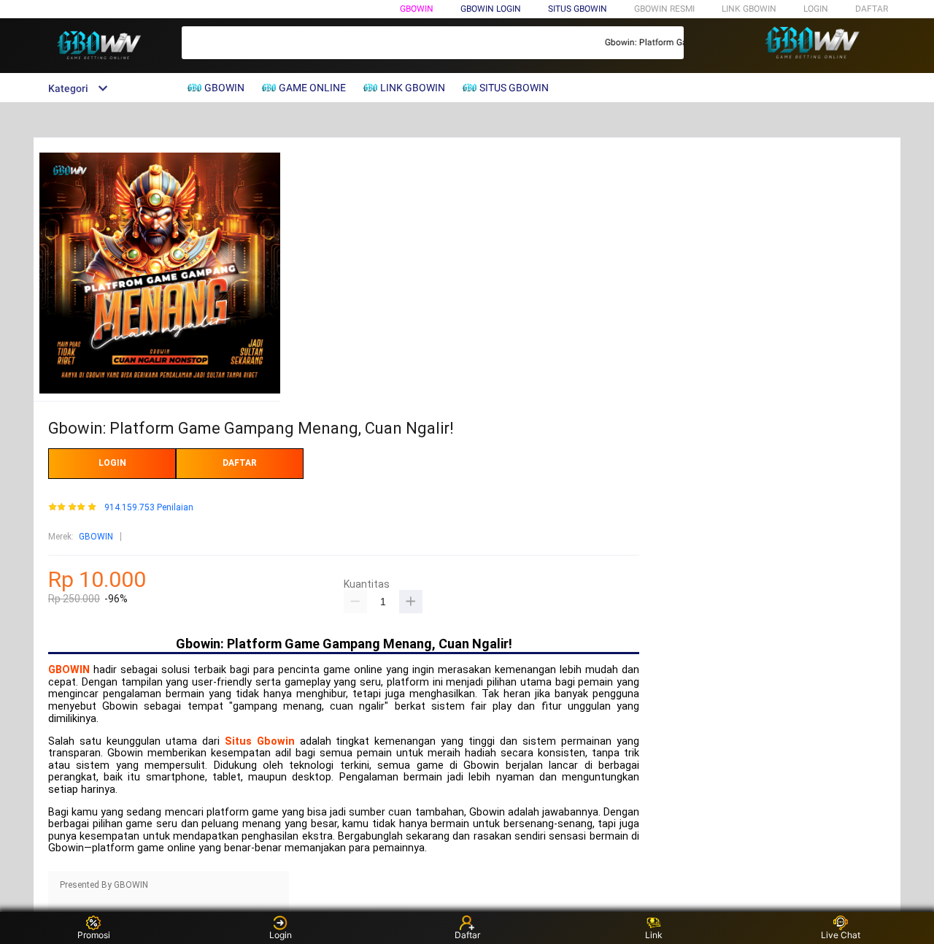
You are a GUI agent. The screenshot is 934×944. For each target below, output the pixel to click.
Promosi (93, 934)
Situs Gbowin (260, 741)
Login (280, 934)
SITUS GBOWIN (577, 9)
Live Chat (840, 934)
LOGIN (815, 9)
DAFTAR (871, 9)
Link (654, 934)
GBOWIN (416, 9)
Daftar (467, 934)
